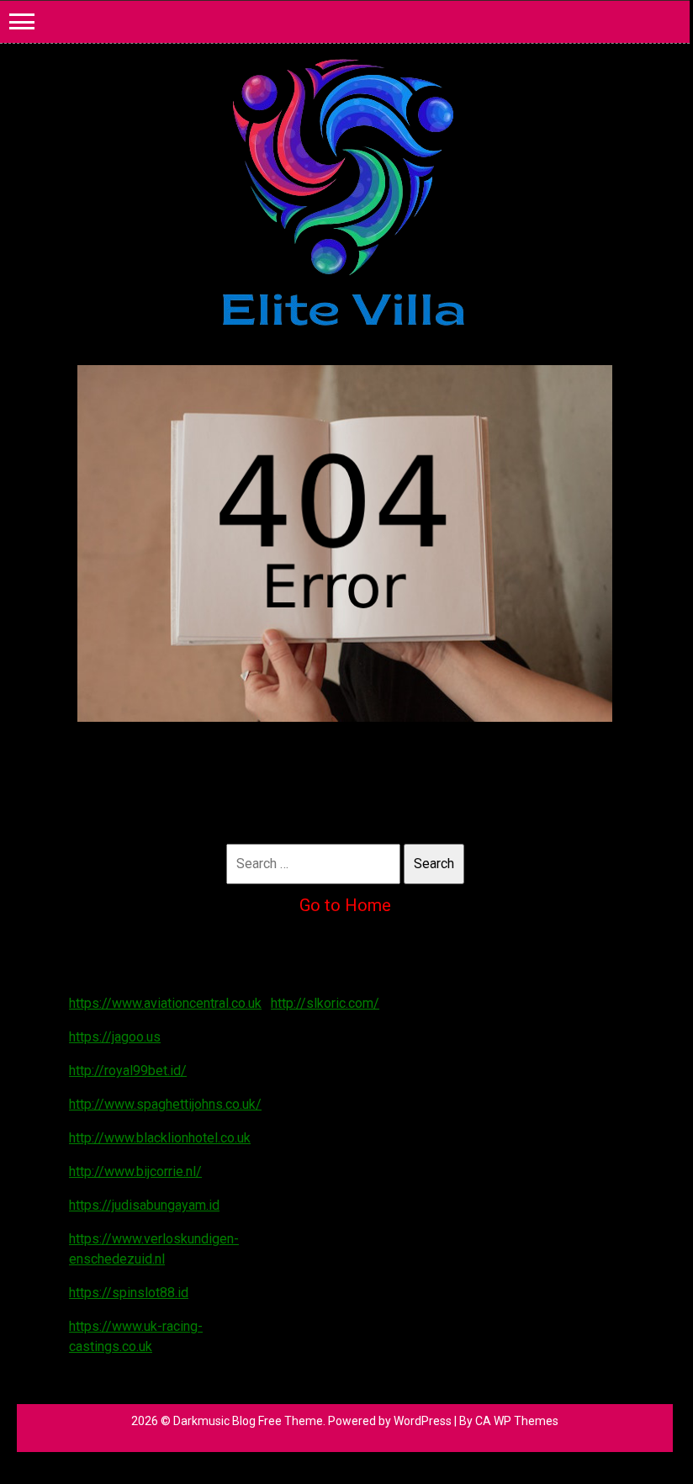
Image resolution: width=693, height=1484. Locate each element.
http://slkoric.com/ (325, 1003)
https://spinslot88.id (128, 1293)
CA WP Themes (516, 1421)
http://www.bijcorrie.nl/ (135, 1171)
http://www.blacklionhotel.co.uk (160, 1138)
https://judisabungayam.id (144, 1205)
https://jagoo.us (115, 1037)
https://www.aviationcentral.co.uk (165, 1003)
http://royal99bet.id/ (128, 1071)
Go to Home (345, 905)
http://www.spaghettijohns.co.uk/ (165, 1104)
